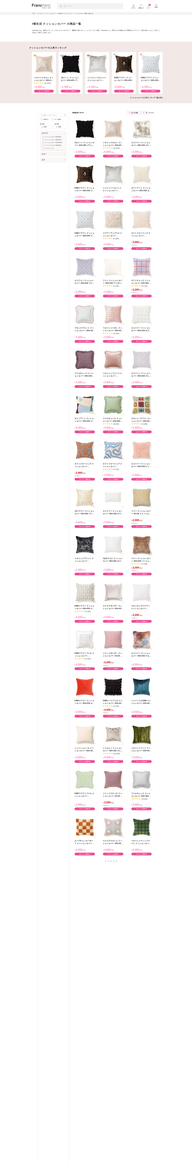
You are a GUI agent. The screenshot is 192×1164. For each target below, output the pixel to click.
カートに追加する (45, 91)
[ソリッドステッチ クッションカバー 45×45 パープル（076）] (113, 779)
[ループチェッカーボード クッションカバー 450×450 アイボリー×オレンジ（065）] (85, 827)
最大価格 (57, 124)
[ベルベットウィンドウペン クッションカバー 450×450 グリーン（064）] (141, 827)
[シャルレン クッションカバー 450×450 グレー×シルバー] (113, 734)
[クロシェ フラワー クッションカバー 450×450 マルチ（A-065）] (141, 404)
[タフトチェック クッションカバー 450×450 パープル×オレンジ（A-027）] (141, 266)
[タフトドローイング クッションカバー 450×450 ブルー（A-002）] (113, 450)
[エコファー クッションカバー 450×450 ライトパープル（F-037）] (85, 266)
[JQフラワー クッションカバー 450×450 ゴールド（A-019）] (85, 497)
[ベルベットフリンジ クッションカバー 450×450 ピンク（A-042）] (113, 359)
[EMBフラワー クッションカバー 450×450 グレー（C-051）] (85, 592)
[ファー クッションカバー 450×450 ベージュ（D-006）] (141, 544)
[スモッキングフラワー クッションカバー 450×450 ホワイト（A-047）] (141, 592)
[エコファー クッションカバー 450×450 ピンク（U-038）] (141, 450)
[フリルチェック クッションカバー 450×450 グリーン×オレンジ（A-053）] (113, 404)
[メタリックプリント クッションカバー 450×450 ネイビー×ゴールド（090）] (85, 544)
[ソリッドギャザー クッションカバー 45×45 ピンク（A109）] (113, 639)
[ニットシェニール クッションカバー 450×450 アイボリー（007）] (85, 734)
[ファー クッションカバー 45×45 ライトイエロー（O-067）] (141, 497)
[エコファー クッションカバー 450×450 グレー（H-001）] (141, 129)
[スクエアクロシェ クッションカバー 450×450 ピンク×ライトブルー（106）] (113, 827)
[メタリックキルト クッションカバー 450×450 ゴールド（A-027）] (44, 64)
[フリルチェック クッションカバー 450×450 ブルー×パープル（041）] (85, 359)
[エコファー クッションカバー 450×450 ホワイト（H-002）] (141, 314)
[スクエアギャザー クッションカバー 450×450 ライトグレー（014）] (113, 592)
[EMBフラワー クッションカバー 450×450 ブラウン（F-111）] (124, 64)
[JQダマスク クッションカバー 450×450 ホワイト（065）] (113, 544)
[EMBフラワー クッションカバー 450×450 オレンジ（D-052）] (85, 687)
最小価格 (42, 124)
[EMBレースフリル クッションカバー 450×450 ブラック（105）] (113, 687)
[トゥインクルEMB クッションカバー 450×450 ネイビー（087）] (141, 687)
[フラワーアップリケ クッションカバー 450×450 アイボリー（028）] (113, 219)
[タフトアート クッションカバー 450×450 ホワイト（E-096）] (141, 174)
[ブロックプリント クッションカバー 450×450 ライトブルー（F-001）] (85, 314)
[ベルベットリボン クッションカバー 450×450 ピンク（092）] (113, 314)
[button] (64, 115)
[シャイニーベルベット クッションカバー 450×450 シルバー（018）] (97, 64)
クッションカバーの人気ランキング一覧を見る (146, 97)
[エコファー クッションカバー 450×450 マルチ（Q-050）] (141, 639)
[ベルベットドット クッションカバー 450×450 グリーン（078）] (141, 734)
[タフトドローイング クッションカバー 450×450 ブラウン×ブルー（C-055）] (85, 450)
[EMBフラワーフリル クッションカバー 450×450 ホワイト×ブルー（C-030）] (85, 639)
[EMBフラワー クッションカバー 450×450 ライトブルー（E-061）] (150, 64)
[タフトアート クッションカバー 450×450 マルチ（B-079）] (85, 404)
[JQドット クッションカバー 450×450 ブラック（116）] (70, 64)
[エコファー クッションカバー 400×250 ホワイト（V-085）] (113, 497)
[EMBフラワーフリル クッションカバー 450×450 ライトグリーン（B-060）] (85, 779)
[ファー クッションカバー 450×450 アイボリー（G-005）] (113, 266)
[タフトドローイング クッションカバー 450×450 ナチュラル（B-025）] (141, 219)
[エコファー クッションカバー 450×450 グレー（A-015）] (141, 359)
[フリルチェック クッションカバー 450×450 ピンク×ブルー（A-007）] (141, 779)
